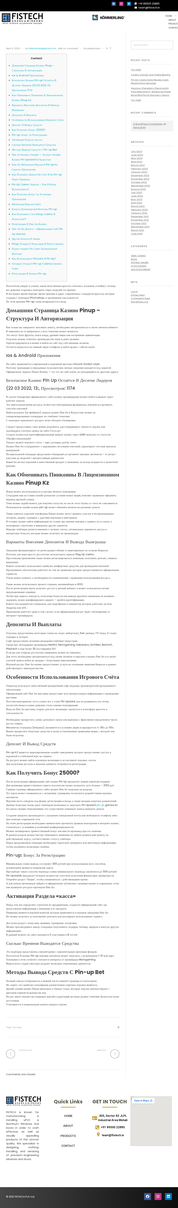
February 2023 (139, 168)
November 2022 (140, 179)
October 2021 (138, 223)
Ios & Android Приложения (28, 75)
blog (134, 259)
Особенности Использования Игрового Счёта (38, 120)
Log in (134, 291)
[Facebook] (114, 4)
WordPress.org (139, 302)
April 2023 (136, 161)
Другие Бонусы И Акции (26, 239)
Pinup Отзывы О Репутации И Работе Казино (38, 244)
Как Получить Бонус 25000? (28, 130)
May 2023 (136, 158)
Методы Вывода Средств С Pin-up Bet (34, 149)
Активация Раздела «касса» (27, 140)
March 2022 (138, 206)
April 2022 (136, 202)
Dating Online (139, 262)
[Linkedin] (129, 4)
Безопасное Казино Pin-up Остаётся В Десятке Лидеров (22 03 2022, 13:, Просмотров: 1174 (34, 85)
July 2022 (136, 192)
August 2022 (138, 189)
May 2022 (136, 199)
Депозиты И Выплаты (24, 115)
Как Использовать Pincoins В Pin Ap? (34, 258)
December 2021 (140, 216)
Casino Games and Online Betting (150, 74)
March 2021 (137, 230)
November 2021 (140, 220)
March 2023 (138, 165)
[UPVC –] (22, 18)
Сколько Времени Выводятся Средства (34, 145)
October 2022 (139, 182)
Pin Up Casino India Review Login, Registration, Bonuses (150, 81)
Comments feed (140, 298)
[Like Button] (107, 48)
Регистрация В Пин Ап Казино (29, 224)
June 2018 (136, 233)
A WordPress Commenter (147, 124)
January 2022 (139, 213)
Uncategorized (91, 48)
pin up (100, 805)
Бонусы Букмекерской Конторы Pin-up (34, 209)
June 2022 (137, 196)
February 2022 (139, 209)
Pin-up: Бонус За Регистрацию (29, 135)
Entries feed (138, 295)
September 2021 (140, 226)
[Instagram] (121, 4)
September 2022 (140, 185)
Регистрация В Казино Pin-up (29, 273)
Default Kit (139, 127)
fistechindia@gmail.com (42, 48)
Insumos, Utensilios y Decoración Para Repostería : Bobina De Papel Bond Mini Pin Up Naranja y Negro (151, 92)
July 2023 (136, 151)
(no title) (136, 69)
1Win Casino (138, 255)
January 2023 (139, 172)
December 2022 (140, 175)
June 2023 (137, 155)
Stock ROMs (138, 266)
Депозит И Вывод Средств (27, 125)
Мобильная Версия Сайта (26, 204)
